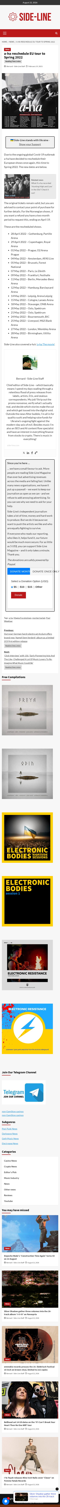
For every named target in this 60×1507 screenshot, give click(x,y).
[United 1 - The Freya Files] (27, 710)
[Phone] (36, 453)
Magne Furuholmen (22, 618)
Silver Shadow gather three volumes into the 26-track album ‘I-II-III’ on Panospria (27, 1313)
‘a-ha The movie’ (45, 344)
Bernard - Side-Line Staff (16, 66)
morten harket (38, 618)
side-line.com (13, 445)
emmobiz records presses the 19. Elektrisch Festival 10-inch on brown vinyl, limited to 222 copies (29, 1368)
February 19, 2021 (35, 66)
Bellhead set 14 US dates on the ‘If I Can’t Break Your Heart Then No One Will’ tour (29, 1424)
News (7, 49)
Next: (29, 657)
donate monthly (20, 571)
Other (38, 586)
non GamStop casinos (13, 1111)
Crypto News (10, 1166)
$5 (15, 586)
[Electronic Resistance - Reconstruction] (27, 965)
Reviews (8, 1195)
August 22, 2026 (33, 1262)
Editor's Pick (10, 1172)
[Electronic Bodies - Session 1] (27, 901)
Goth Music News (10, 1138)
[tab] (18, 571)
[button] (5, 32)
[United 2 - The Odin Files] (27, 774)
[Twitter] (24, 453)
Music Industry (11, 1178)
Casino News (10, 1160)
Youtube (8, 1201)
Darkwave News (10, 1133)
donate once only (43, 571)
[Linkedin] (28, 453)
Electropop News (10, 1143)
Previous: (29, 636)
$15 (30, 586)
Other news (10, 1189)
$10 (22, 586)
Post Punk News (9, 1128)
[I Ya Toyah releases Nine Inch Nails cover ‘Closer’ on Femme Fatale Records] (30, 1455)
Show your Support (30, 144)
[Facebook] (32, 453)
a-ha (11, 618)
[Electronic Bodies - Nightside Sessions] (27, 837)
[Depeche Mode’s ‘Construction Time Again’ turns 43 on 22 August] (30, 1233)
